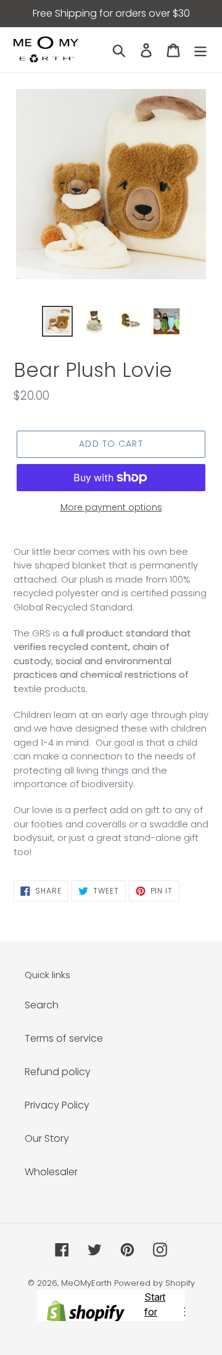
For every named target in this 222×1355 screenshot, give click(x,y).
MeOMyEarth (86, 1283)
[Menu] (200, 50)
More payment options (111, 507)
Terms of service (64, 1038)
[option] (57, 321)
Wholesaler (51, 1172)
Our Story (47, 1138)
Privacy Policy (57, 1105)
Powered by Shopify (154, 1283)
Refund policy (58, 1072)
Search (42, 1005)
